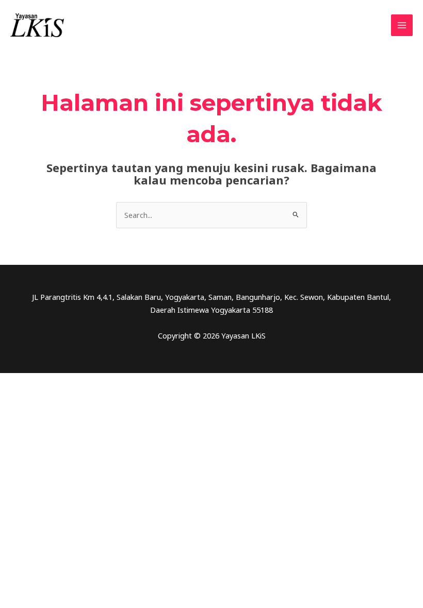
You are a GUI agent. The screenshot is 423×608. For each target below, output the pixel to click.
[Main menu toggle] (402, 25)
